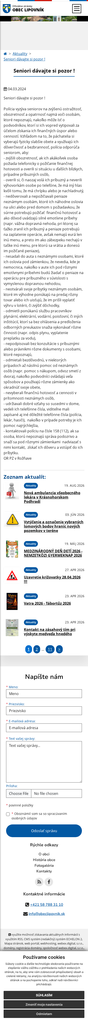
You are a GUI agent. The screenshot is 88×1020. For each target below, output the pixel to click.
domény (9, 948)
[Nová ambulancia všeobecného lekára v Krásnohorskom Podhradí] (12, 492)
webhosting (48, 943)
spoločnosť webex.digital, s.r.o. (63, 948)
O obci (44, 854)
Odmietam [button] (44, 1014)
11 (50, 649)
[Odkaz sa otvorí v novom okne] (39, 882)
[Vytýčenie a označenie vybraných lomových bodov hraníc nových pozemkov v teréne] (12, 521)
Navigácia (13, 8)
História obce (44, 859)
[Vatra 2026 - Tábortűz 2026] (12, 601)
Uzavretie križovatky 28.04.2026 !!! (52, 579)
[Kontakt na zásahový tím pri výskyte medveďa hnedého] (12, 627)
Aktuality (20, 53)
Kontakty (44, 871)
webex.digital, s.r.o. (70, 943)
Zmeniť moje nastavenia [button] (44, 1004)
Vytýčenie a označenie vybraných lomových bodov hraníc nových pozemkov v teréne (53, 526)
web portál (32, 943)
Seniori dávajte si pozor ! (24, 59)
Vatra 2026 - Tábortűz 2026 (47, 603)
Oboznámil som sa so (39, 816)
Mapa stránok (14, 943)
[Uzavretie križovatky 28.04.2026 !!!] (12, 575)
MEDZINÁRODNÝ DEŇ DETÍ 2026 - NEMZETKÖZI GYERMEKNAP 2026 (53, 553)
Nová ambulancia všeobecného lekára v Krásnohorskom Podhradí (52, 497)
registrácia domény (29, 948)
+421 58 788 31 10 (46, 904)
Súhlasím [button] (44, 995)
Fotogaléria (44, 865)
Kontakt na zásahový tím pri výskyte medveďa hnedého (49, 631)
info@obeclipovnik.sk (47, 913)
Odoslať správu (44, 830)
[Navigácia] (76, 8)
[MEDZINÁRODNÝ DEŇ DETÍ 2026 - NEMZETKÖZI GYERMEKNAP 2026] (12, 549)
